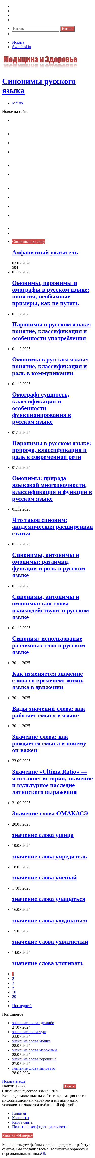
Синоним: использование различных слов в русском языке (48, 645)
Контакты (20, 233)
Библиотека (22, 15)
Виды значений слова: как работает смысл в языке (48, 712)
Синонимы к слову (28, 6)
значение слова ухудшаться (49, 920)
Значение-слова (25, 11)
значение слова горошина (34, 1059)
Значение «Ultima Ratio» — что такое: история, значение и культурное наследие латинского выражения (52, 781)
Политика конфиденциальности (40, 1127)
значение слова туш (29, 1032)
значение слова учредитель (49, 856)
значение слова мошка (31, 1041)
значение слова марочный (34, 1050)
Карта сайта (22, 228)
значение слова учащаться (48, 899)
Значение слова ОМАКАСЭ (50, 813)
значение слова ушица (43, 835)
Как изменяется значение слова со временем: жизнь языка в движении (48, 680)
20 (14, 996)
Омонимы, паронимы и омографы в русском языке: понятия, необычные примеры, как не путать (51, 124)
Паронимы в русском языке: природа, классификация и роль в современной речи (49, 167)
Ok (43, 1153)
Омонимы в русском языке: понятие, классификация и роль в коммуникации (46, 145)
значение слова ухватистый (50, 941)
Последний (22, 1005)
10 (14, 992)
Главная (19, 1113)
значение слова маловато (33, 1068)
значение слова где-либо (33, 1023)
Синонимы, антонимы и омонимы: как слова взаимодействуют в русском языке (51, 208)
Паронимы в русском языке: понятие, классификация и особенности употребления (51, 136)
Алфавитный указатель (45, 252)
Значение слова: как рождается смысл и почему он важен (49, 743)
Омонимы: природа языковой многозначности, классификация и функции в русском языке (52, 179)
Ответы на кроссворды (32, 20)
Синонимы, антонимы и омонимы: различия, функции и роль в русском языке (51, 199)
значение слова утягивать (48, 963)
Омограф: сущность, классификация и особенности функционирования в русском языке (49, 156)
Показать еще (13, 1081)
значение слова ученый (44, 877)
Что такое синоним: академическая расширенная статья (42, 190)
